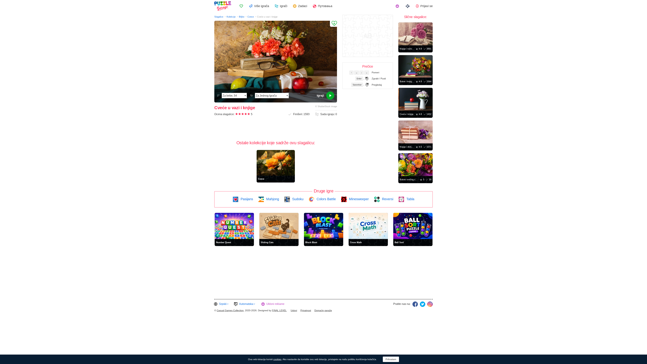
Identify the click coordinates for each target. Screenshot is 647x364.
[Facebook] (415, 304)
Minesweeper (358, 199)
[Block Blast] (323, 226)
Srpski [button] (223, 303)
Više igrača (261, 6)
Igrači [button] (283, 6)
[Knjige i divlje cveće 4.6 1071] (415, 131)
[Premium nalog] (397, 6)
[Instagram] (430, 304)
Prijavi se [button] (426, 6)
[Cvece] (276, 162)
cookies (277, 359)
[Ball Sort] (413, 226)
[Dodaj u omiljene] (333, 24)
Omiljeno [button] (241, 6)
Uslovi (294, 310)
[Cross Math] (368, 226)
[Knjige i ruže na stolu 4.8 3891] (415, 33)
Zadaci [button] (302, 6)
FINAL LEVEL (279, 310)
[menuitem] (241, 6)
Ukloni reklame (275, 303)
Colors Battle (326, 199)
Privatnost (305, 310)
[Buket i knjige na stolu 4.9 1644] (415, 66)
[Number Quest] (234, 226)
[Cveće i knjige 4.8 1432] (415, 99)
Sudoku (297, 199)
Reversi (387, 199)
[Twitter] (422, 304)
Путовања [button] (325, 6)
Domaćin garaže (323, 310)
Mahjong (272, 199)
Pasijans (246, 199)
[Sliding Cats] (279, 226)
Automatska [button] (246, 303)
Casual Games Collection (230, 310)
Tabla (409, 199)
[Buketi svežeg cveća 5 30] (415, 164)
